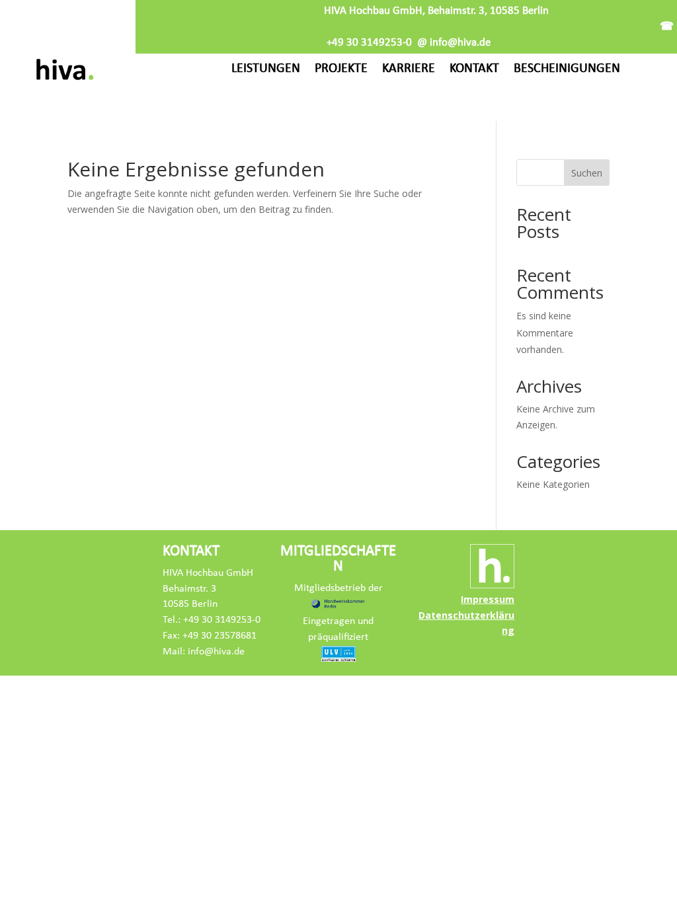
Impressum (487, 599)
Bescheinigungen (567, 68)
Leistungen (265, 68)
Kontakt (474, 68)
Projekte (341, 68)
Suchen (586, 173)
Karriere (408, 68)
